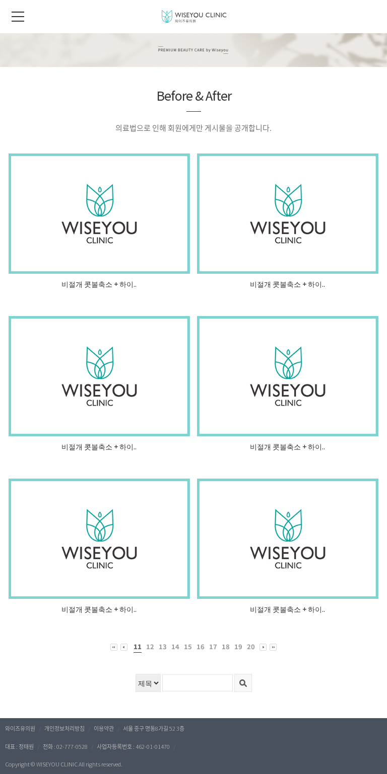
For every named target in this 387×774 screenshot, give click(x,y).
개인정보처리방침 (64, 728)
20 (251, 646)
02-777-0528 (72, 746)
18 (226, 646)
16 (201, 646)
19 (238, 646)
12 (150, 646)
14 (175, 646)
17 (213, 646)
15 (188, 646)
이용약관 (104, 728)
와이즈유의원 (20, 728)
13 (163, 646)
